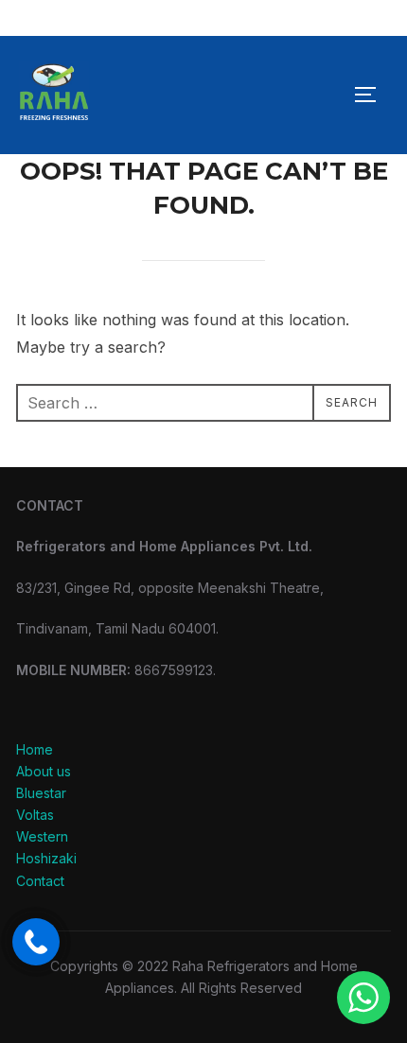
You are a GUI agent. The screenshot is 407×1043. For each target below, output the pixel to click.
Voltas (35, 815)
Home (34, 749)
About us (43, 771)
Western (42, 836)
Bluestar (41, 793)
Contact (40, 881)
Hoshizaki (46, 858)
